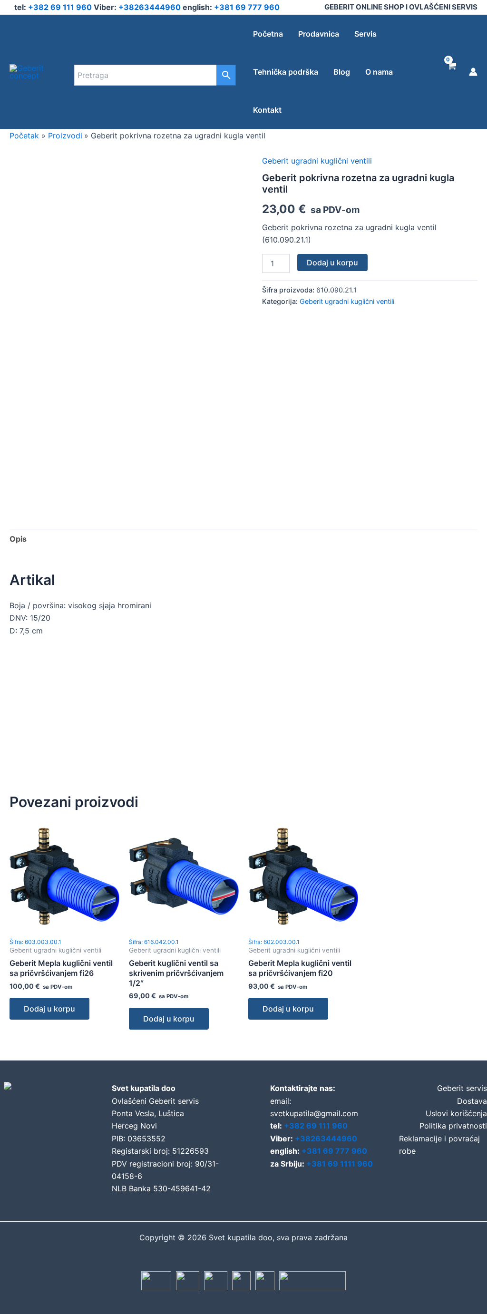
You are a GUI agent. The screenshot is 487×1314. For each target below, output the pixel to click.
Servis (365, 34)
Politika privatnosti (453, 1125)
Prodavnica (318, 34)
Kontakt (267, 110)
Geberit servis (462, 1088)
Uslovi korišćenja (456, 1113)
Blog (341, 72)
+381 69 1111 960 (339, 1163)
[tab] (18, 539)
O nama (379, 72)
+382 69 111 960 (61, 7)
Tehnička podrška (285, 72)
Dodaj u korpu (332, 262)
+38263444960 (150, 7)
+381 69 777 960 (247, 7)
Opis (18, 539)
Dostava (472, 1101)
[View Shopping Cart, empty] (451, 72)
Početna (268, 34)
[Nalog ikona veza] (473, 72)
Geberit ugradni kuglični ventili (317, 160)
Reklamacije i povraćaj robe (439, 1145)
